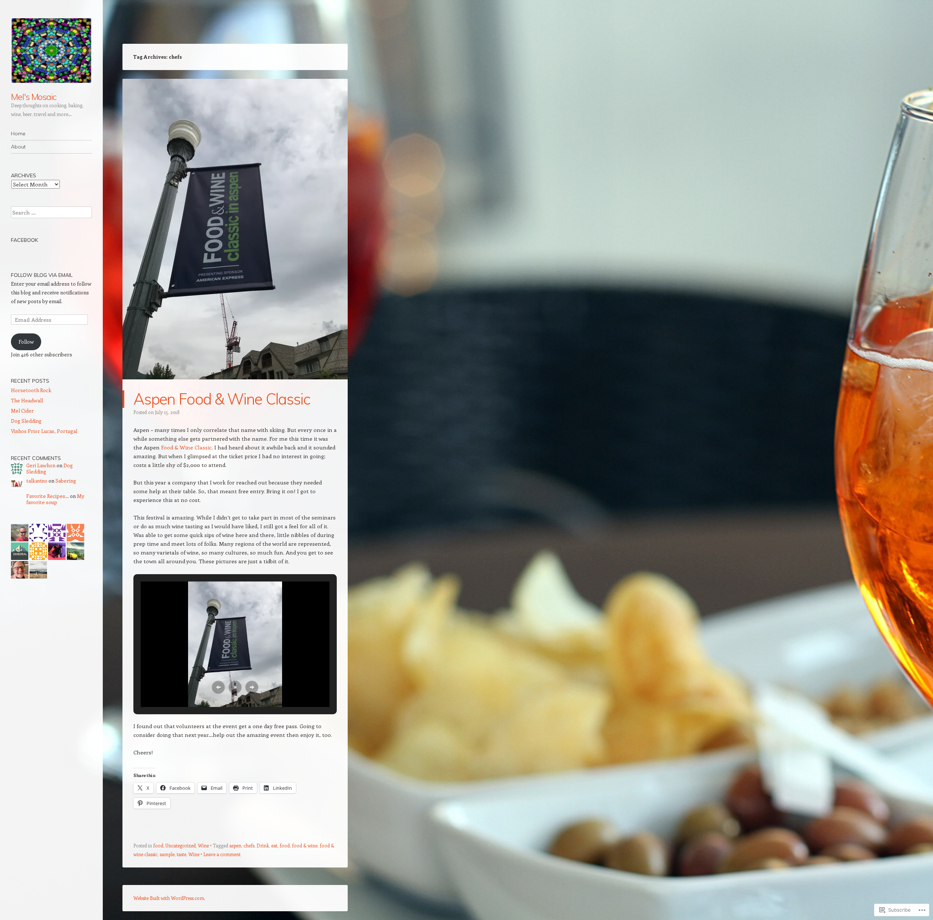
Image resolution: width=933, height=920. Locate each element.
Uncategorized (180, 845)
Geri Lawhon (40, 465)
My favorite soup (55, 499)
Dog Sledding (26, 420)
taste (181, 854)
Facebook (24, 240)
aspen (235, 845)
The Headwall (27, 400)
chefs (248, 845)
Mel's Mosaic (33, 96)
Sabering (65, 480)
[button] (218, 687)
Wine (203, 845)
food (158, 845)
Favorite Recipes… (47, 495)
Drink (263, 845)
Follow (26, 341)
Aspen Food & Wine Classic (221, 399)
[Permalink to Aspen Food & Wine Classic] (235, 386)
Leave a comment (222, 854)
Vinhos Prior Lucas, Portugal (44, 431)
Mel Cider (22, 410)
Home (18, 133)
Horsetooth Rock (31, 390)
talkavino (36, 480)
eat (274, 845)
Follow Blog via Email (42, 275)
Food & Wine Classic (186, 447)
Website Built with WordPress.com (168, 898)
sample (167, 854)
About (18, 146)
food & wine (304, 845)
